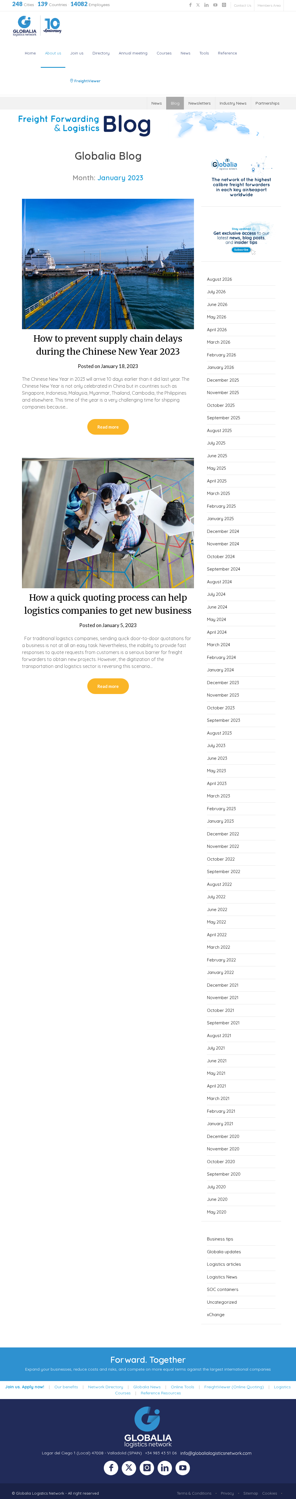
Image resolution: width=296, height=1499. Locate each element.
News (185, 53)
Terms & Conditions (194, 1493)
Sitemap (250, 1493)
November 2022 (223, 846)
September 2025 (223, 417)
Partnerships (268, 103)
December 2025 (223, 380)
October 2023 (221, 708)
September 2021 (223, 1023)
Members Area (269, 5)
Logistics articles (224, 1264)
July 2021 (216, 1048)
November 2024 (223, 544)
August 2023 (219, 733)
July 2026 (216, 291)
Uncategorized (222, 1302)
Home (30, 53)
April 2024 (217, 632)
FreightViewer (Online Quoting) (234, 1386)
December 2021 (222, 985)
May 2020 (216, 1212)
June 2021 (217, 1060)
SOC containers (222, 1289)
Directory (101, 53)
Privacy (227, 1493)
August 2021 (219, 1035)
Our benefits (66, 1386)
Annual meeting (133, 53)
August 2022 (219, 884)
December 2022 (223, 834)
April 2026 (217, 329)
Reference (227, 53)
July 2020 (216, 1187)
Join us (76, 53)
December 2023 (223, 682)
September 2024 (223, 569)
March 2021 (218, 1098)
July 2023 (216, 745)
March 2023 (218, 796)
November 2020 (223, 1149)
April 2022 (217, 934)
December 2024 (223, 531)
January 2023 (220, 821)
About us (53, 53)
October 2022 (221, 859)
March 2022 (218, 947)
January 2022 (220, 972)
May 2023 (216, 770)
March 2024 (218, 644)
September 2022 (223, 871)
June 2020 (217, 1199)
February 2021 (221, 1111)
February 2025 (221, 506)
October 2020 (221, 1161)
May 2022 (216, 922)
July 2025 (216, 443)
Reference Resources (161, 1393)
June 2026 (217, 304)
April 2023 (217, 783)
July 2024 (216, 594)
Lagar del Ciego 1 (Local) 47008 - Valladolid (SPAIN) (92, 1453)
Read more (108, 426)
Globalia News (147, 1386)
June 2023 (217, 758)
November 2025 (223, 392)
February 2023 (221, 808)
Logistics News (222, 1277)
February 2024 (221, 657)
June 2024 (217, 607)
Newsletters (199, 103)
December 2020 (223, 1136)
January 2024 (220, 670)
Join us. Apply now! (24, 1386)
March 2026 (218, 342)
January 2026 (220, 367)
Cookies (269, 1493)
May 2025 (216, 468)
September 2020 (223, 1174)
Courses (164, 53)
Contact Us (242, 5)
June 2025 (217, 455)
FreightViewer (87, 81)
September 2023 (223, 720)
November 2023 (223, 695)
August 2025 (219, 430)
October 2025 (221, 405)
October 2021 (220, 1010)
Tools (204, 53)
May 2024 (216, 619)
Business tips (220, 1239)
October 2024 (221, 556)
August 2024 (219, 581)
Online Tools (182, 1386)
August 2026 (219, 279)
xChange (216, 1314)
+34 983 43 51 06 (161, 1453)
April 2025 (217, 481)
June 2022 (217, 909)
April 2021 (216, 1086)
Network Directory (105, 1386)
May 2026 (216, 317)
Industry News (233, 103)
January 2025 (220, 518)
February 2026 (221, 355)
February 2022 (221, 960)
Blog (175, 103)
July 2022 (216, 896)
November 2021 (222, 997)
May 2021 (216, 1073)
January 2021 (220, 1123)
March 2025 (218, 493)
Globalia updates (224, 1251)
